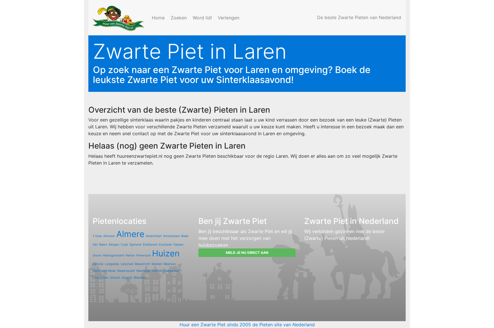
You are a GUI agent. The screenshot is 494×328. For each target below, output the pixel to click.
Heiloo (130, 255)
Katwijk (98, 264)
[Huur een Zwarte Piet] (119, 17)
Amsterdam (171, 236)
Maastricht (142, 264)
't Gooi (97, 236)
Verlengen (229, 18)
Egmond (135, 244)
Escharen (165, 244)
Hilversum (143, 255)
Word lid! (203, 18)
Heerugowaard (113, 255)
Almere (130, 234)
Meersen (170, 264)
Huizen (166, 253)
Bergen (114, 244)
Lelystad (127, 264)
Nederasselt (126, 271)
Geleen (179, 244)
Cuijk (124, 244)
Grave (97, 255)
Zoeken (179, 18)
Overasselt (100, 278)
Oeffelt (157, 271)
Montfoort (100, 271)
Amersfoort (154, 236)
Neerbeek (143, 271)
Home (159, 18)
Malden (157, 264)
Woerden (140, 278)
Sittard (115, 278)
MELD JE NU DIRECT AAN (247, 252)
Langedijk (112, 264)
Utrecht (126, 278)
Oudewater (171, 271)
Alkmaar (109, 236)
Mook (112, 271)
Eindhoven (150, 244)
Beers (103, 244)
